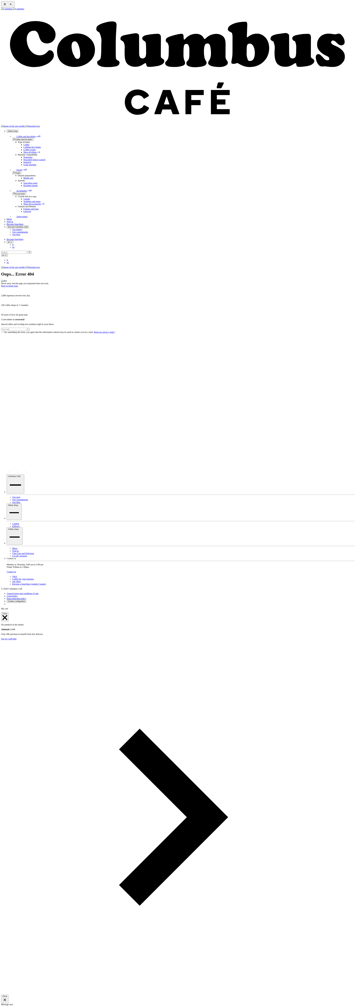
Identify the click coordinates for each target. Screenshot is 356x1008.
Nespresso (27, 157)
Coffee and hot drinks (26, 136)
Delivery (16, 526)
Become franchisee (15, 224)
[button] (178, 993)
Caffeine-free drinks (32, 147)
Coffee (26, 144)
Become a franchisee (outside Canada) (29, 584)
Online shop (12, 131)
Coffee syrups (29, 149)
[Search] (29, 252)
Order (14, 639)
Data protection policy (16, 598)
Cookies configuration (16, 601)
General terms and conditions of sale (23, 593)
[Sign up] (28, 329)
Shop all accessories (32, 204)
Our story (16, 497)
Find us (10, 221)
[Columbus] (12, 9)
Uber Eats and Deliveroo (23, 553)
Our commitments (20, 232)
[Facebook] (30, 471)
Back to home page (9, 286)
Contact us (11, 572)
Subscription (22, 216)
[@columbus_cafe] (5, 471)
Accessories (21, 191)
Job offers (16, 581)
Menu (9, 219)
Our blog (16, 234)
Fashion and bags (31, 209)
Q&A (14, 576)
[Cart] (32, 126)
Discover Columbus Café (18, 227)
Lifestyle (27, 211)
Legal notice (12, 596)
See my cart (6, 639)
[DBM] (9, 604)
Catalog (15, 523)
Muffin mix (28, 178)
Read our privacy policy (104, 332)
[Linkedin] (22, 471)
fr (13, 245)
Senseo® (27, 162)
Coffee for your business (23, 579)
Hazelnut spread (30, 185)
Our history (17, 229)
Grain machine (29, 165)
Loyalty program (19, 556)
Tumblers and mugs (32, 201)
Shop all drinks (30, 152)
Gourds (26, 199)
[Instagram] (13, 471)
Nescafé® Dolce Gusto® (34, 160)
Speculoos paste (30, 183)
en (13, 247)
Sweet (19, 170)
